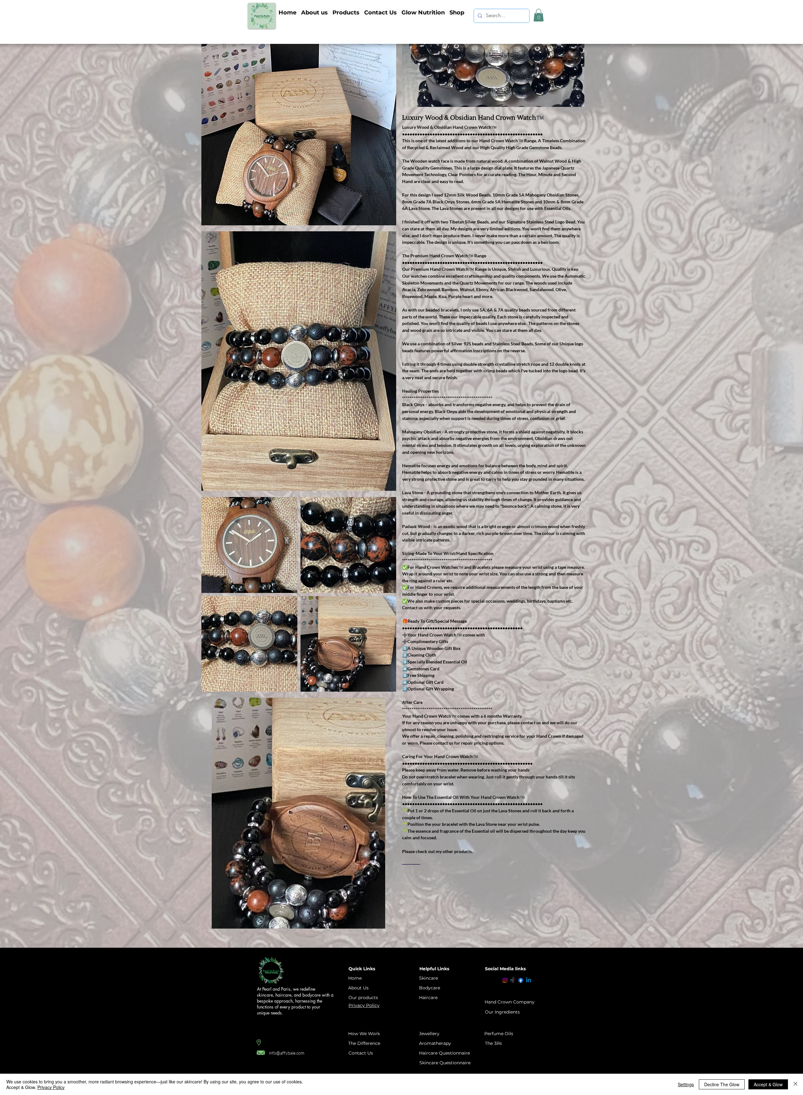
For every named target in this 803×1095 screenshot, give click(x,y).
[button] (346, 12)
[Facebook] (521, 980)
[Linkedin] (528, 980)
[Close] (795, 1084)
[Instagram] (505, 980)
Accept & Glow (768, 1084)
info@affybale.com (286, 1053)
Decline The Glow (721, 1084)
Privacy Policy (51, 1087)
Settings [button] (686, 1084)
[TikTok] (513, 980)
